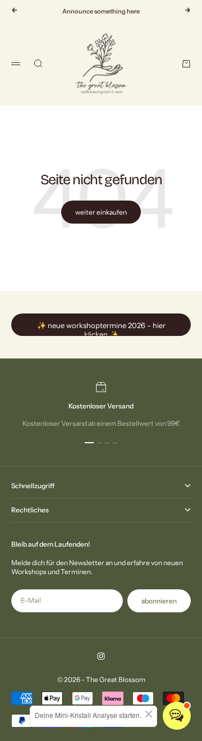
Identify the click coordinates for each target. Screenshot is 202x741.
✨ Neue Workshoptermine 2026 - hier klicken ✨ (101, 328)
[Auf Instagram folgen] (101, 656)
